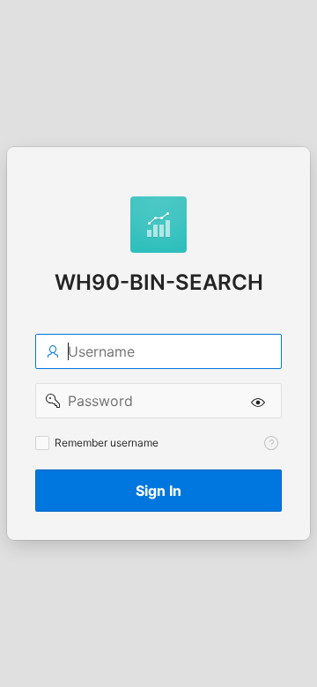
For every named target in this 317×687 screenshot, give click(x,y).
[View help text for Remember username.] (271, 443)
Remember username (106, 442)
